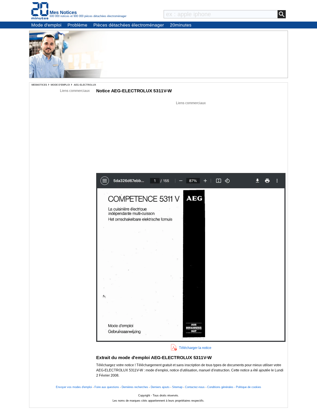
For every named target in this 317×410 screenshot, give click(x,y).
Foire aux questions (106, 387)
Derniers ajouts (160, 387)
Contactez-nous (195, 387)
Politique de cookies (248, 387)
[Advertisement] (191, 136)
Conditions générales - (221, 387)
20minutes (180, 24)
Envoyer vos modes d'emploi (74, 387)
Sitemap (177, 387)
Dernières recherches (135, 387)
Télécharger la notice (195, 348)
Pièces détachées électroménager (128, 24)
